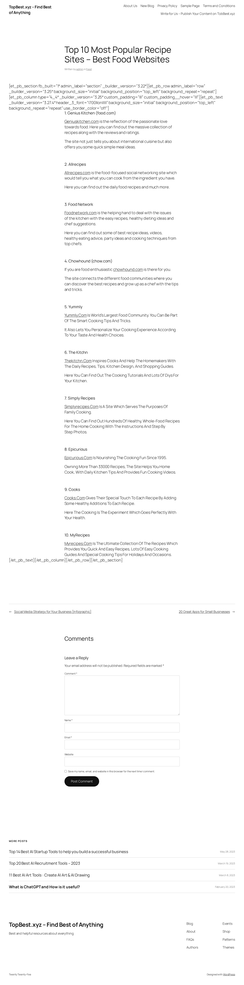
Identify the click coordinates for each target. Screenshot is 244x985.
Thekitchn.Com (78, 360)
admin (79, 69)
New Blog (147, 6)
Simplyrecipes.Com (81, 406)
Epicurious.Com (78, 457)
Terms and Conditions (219, 6)
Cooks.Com (74, 498)
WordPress (229, 974)
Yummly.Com (75, 315)
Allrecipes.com (77, 172)
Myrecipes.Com (78, 543)
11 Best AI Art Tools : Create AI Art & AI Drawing (49, 875)
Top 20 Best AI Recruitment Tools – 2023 (44, 863)
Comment (70, 673)
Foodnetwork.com (80, 212)
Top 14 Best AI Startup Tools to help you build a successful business (68, 851)
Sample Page (190, 6)
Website (68, 754)
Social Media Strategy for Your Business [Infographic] (52, 611)
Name (68, 720)
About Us (130, 6)
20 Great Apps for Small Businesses (204, 611)
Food (89, 69)
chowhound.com (128, 269)
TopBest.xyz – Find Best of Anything (30, 9)
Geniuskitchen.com (81, 121)
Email (68, 737)
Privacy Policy (167, 6)
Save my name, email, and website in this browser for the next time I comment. (111, 771)
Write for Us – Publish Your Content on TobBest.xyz (198, 13)
